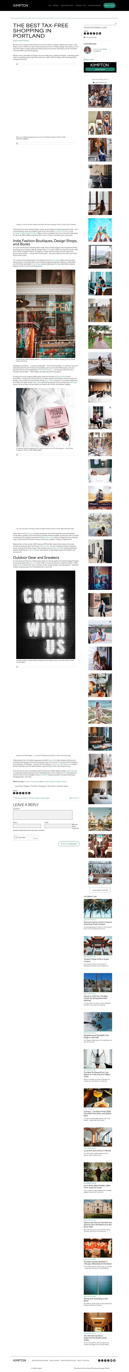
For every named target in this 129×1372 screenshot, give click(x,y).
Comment (16, 809)
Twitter (20, 793)
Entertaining (95, 5)
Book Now (109, 5)
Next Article (73, 798)
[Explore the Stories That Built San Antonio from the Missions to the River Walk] (98, 1208)
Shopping (42, 786)
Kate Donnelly (97, 49)
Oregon (27, 786)
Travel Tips (81, 5)
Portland (34, 786)
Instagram (17, 793)
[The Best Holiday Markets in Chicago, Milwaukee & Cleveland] (98, 1248)
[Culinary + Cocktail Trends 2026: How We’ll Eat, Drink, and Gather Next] (98, 1097)
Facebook (14, 793)
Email (47, 822)
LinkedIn (29, 793)
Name (15, 822)
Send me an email (26, 793)
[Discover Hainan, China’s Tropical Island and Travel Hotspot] (98, 908)
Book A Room (54, 1360)
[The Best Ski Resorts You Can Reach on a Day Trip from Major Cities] (98, 1058)
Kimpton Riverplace (62, 231)
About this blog (83, 1360)
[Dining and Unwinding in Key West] (98, 1285)
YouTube (111, 1360)
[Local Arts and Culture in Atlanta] (98, 1136)
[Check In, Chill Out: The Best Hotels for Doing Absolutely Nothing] (98, 982)
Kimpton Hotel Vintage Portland (25, 233)
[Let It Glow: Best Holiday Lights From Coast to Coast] (98, 1171)
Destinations (67, 5)
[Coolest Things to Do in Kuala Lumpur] (98, 945)
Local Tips (18, 786)
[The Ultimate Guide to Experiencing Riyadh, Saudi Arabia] (98, 1322)
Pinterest (23, 793)
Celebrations (90, 1183)
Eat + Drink (53, 5)
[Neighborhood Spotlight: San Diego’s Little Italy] (98, 1021)
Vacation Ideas (62, 786)
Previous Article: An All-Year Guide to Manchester (32, 798)
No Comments (91, 37)
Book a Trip (89, 59)
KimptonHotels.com (68, 1360)
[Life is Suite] (21, 5)
